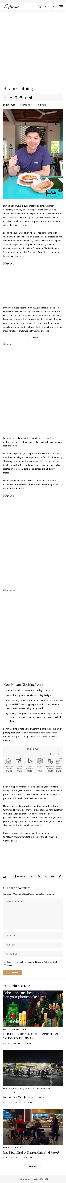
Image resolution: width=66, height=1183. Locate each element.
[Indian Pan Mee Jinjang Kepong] (33, 1068)
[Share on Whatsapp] (38, 876)
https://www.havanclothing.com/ (22, 836)
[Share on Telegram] (45, 876)
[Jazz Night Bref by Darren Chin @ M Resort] (33, 1127)
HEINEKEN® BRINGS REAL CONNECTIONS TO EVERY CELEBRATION (31, 1036)
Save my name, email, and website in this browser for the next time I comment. (32, 963)
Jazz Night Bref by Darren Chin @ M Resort (31, 1152)
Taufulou (11, 105)
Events (6, 1029)
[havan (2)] (33, 387)
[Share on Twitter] (16, 97)
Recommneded (44, 1089)
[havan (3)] (33, 539)
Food (24, 1029)
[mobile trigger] (60, 6)
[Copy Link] (26, 97)
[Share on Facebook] (11, 97)
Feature (15, 1029)
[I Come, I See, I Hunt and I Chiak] (11, 6)
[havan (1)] (33, 282)
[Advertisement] (33, 48)
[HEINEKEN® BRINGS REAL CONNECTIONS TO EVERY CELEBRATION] (33, 1008)
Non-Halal (30, 1089)
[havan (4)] (33, 633)
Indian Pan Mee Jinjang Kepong (23, 1097)
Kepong (14, 1089)
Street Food (10, 1092)
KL (21, 1089)
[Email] (21, 97)
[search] (39, 6)
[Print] (31, 97)
